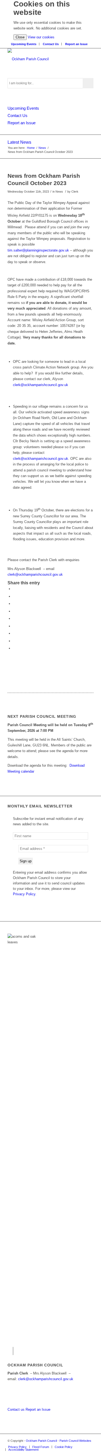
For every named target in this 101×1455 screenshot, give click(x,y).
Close (20, 37)
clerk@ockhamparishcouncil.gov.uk (40, 385)
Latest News (19, 142)
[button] (14, 589)
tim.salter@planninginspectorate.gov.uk (38, 250)
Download (77, 765)
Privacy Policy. (24, 894)
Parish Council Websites (75, 1440)
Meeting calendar (21, 771)
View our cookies (41, 37)
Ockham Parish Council (41, 1440)
